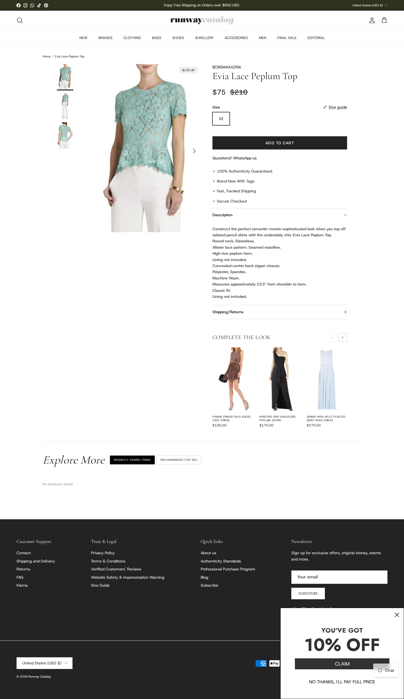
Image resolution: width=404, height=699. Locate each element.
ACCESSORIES (236, 37)
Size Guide (100, 585)
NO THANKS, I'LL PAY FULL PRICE (342, 682)
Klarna (22, 585)
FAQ (19, 577)
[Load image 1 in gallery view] (147, 148)
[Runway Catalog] (202, 20)
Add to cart (279, 142)
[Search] (19, 20)
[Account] (371, 20)
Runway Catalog (39, 676)
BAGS (156, 37)
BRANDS (105, 37)
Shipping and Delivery (35, 561)
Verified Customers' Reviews (116, 569)
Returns (23, 569)
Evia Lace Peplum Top (70, 56)
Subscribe (209, 585)
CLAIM (342, 664)
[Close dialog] (397, 615)
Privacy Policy (103, 552)
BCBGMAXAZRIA (226, 67)
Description (222, 214)
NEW (83, 37)
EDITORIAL (316, 37)
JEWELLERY (204, 37)
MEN (262, 37)
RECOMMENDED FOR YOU (179, 460)
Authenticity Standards (221, 561)
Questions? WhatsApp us (234, 158)
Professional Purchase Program (228, 569)
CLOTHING (132, 37)
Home (47, 56)
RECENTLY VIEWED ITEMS (132, 460)
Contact (23, 552)
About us (208, 552)
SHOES (178, 37)
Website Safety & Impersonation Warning (127, 577)
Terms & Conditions (108, 561)
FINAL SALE (287, 37)
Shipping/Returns (227, 311)
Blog (204, 577)
